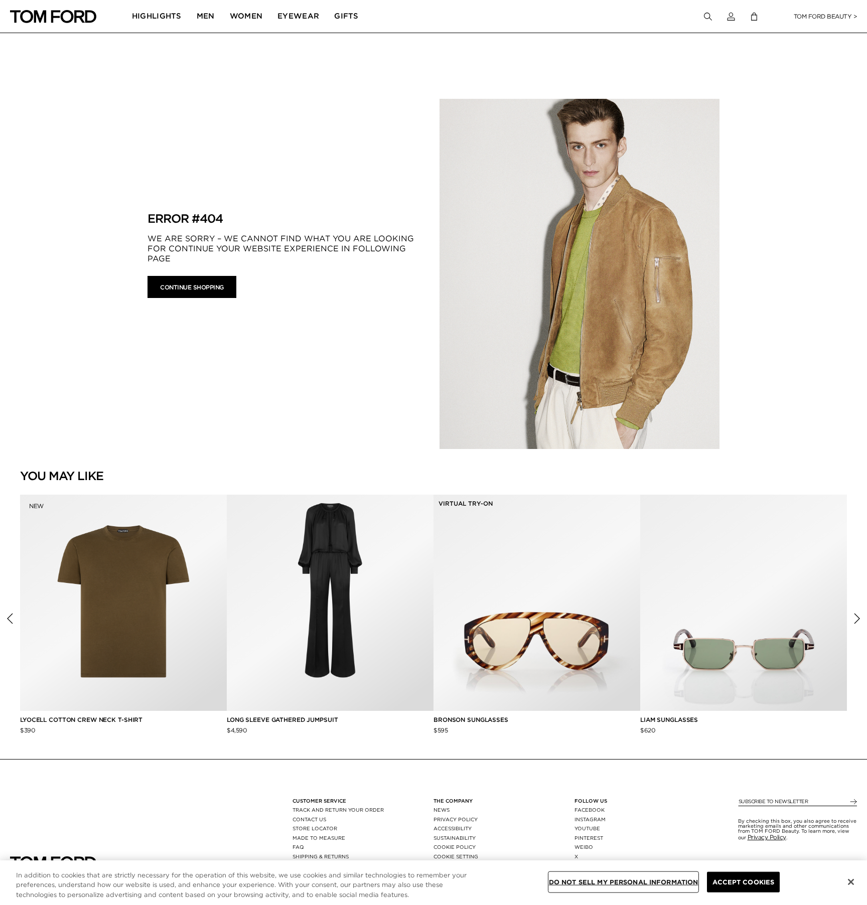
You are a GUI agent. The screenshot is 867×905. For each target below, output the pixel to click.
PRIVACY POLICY (456, 819)
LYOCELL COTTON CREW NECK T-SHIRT (82, 719)
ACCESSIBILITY (453, 828)
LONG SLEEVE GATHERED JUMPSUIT (282, 719)
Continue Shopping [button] (192, 287)
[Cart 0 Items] (754, 17)
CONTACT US (309, 819)
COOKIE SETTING (456, 856)
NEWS (442, 810)
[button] (731, 17)
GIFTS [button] (346, 16)
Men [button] (206, 16)
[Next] (857, 618)
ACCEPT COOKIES (743, 881)
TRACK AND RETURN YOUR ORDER (338, 810)
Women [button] (246, 16)
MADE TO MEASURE (319, 838)
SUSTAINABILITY (455, 838)
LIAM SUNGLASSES (669, 719)
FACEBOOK (589, 810)
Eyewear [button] (298, 16)
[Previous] (10, 618)
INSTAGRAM (590, 819)
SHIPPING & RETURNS (321, 856)
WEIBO (583, 847)
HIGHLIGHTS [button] (157, 16)
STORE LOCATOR (315, 828)
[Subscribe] (852, 802)
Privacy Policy (767, 837)
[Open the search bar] (708, 17)
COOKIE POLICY (455, 847)
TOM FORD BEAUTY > (825, 16)
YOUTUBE (587, 828)
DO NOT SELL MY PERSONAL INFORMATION (623, 881)
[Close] (851, 882)
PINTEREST (588, 838)
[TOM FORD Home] (53, 16)
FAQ (298, 847)
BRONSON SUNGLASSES (471, 719)
